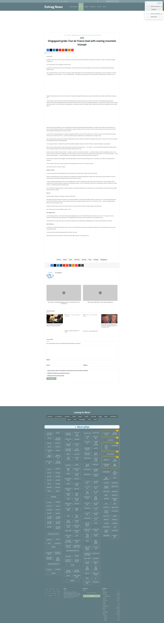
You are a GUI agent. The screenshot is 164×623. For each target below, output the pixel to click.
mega (100, 416)
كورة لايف (57, 473)
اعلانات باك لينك (76, 458)
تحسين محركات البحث (106, 447)
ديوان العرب (77, 454)
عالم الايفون (115, 491)
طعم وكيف (114, 523)
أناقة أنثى (106, 499)
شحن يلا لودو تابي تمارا (87, 530)
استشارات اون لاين (106, 511)
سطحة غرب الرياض (68, 526)
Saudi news (113, 416)
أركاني (114, 527)
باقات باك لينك (87, 437)
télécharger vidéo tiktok (53, 564)
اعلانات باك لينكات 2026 (53, 534)
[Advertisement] (82, 22)
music (106, 416)
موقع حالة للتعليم (95, 470)
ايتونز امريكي (87, 492)
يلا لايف (72, 565)
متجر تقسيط (87, 508)
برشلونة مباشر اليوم (68, 571)
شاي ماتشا (95, 582)
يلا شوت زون (58, 543)
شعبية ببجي (96, 558)
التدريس (96, 448)
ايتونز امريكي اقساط (87, 535)
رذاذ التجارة (106, 519)
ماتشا (87, 578)
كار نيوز (106, 495)
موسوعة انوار (115, 536)
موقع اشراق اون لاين (106, 465)
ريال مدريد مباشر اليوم (76, 570)
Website (85, 365)
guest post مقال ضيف (68, 433)
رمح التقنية (114, 519)
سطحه (68, 516)
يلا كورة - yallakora (49, 456)
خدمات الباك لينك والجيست (77, 434)
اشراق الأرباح (106, 535)
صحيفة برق (106, 460)
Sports (81, 7)
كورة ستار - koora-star (49, 433)
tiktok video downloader (49, 558)
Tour (90, 260)
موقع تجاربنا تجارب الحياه (68, 449)
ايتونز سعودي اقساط (96, 498)
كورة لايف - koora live (58, 517)
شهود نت (106, 523)
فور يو (87, 541)
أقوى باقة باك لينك (68, 444)
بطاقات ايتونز (87, 558)
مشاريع (68, 454)
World (58, 1)
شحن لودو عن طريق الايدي (87, 554)
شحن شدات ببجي (95, 547)
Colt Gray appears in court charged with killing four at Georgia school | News (54, 325)
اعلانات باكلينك (68, 458)
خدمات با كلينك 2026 (76, 449)
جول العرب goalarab (76, 560)
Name (48, 359)
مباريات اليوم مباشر (77, 469)
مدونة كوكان (106, 491)
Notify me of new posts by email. (56, 375)
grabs (65, 260)
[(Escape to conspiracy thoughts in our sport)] (73, 321)
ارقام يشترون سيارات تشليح (77, 546)
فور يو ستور (87, 518)
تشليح (76, 535)
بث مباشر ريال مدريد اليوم (68, 560)
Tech (61, 1)
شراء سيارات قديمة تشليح (72, 550)
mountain (77, 260)
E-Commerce (58, 416)
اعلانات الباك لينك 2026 (87, 453)
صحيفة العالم (87, 474)
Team (54, 1)
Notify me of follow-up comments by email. (59, 373)
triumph (96, 260)
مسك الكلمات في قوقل (114, 472)
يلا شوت (77, 465)
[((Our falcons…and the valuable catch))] (91, 322)
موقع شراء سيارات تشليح (68, 541)
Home (46, 1)
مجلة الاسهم (115, 486)
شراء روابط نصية (95, 437)
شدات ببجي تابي (87, 487)
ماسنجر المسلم (110, 454)
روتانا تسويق (115, 507)
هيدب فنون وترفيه (95, 475)
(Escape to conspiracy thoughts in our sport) (72, 331)
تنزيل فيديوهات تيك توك (57, 559)
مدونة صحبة (115, 530)
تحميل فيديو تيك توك (49, 553)
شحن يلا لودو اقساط (87, 497)
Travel (89, 419)
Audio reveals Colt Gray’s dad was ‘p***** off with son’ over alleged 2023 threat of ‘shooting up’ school (109, 326)
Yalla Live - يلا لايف (49, 451)
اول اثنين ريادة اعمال (114, 433)
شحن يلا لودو (96, 553)
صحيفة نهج (114, 495)
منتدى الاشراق (96, 453)
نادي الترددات (115, 511)
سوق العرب (77, 439)
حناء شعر (87, 573)
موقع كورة (53, 497)
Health (86, 416)
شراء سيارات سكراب (68, 536)
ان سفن (115, 478)
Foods (74, 416)
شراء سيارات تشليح (77, 541)
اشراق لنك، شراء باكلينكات (95, 443)
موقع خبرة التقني (114, 499)
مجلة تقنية (95, 464)
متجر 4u (96, 523)
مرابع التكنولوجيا (106, 478)
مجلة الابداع (106, 507)
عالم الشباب (110, 440)
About (50, 1)
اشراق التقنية (106, 472)
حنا (95, 578)
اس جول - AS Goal (49, 462)
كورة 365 (77, 556)
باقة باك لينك (115, 445)
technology (92, 7)
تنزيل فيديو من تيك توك (58, 552)
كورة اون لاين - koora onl (57, 456)
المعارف (115, 516)
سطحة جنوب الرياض (77, 531)
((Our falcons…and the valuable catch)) (90, 331)
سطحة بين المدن (76, 521)
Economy (86, 7)
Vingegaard (104, 260)
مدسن (106, 504)
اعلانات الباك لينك (87, 442)
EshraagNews (58, 273)
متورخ (114, 504)
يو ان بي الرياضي (87, 465)
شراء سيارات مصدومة (68, 546)
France (59, 260)
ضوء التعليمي (114, 460)
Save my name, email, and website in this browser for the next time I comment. (68, 370)
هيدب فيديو (106, 516)
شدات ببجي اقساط (95, 482)
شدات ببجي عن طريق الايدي (87, 524)
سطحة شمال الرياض (77, 526)
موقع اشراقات (115, 465)
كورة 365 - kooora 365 (57, 462)
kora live (49, 469)
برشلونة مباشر (68, 469)
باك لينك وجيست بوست (96, 459)
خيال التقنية (114, 483)
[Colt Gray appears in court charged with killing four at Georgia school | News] (55, 318)
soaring (84, 260)
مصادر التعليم (87, 458)
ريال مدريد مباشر (76, 474)
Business (49, 416)
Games (80, 416)
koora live (49, 443)
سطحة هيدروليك (68, 521)
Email (48, 365)
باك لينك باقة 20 (68, 439)
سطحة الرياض (76, 516)
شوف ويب (106, 483)
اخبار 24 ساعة (87, 469)
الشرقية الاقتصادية (106, 487)
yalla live (73, 580)
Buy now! (66, 1)
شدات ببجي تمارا (87, 482)
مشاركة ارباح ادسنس (106, 433)
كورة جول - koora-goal (57, 438)
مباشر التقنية (106, 527)
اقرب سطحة (68, 530)
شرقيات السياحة (106, 531)
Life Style (99, 7)
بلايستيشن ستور (95, 562)
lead (71, 260)
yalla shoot (68, 465)
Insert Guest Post (74, 7)
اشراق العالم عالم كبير (87, 448)
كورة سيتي (68, 556)
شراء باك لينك (96, 433)
